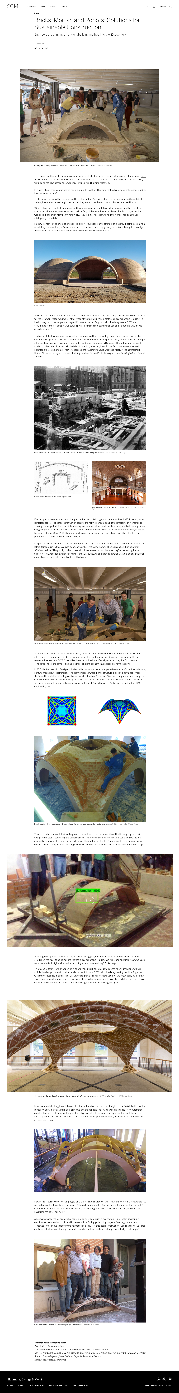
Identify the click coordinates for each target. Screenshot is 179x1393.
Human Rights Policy (36, 1386)
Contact (162, 7)
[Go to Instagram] (164, 1379)
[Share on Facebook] (35, 48)
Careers (10, 1386)
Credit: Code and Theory (153, 1386)
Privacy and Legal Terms (58, 1386)
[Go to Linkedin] (158, 1379)
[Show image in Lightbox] (153, 74)
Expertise (31, 7)
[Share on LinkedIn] (39, 48)
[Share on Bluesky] (43, 48)
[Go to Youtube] (170, 1379)
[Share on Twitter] (46, 48)
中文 (153, 7)
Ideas (43, 7)
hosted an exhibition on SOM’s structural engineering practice (101, 972)
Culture (53, 7)
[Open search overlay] (171, 7)
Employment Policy (80, 1386)
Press (20, 1386)
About (64, 7)
